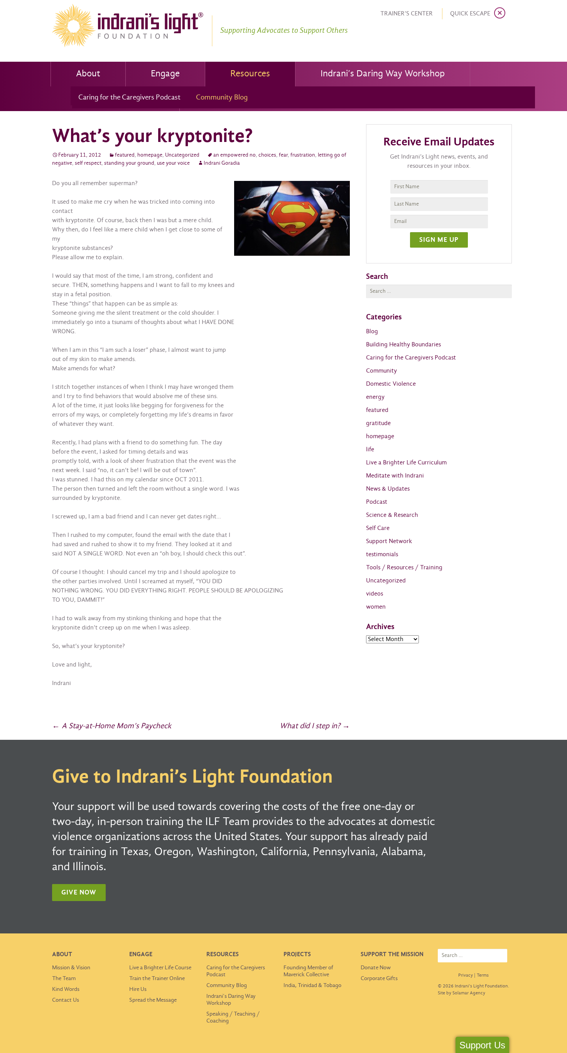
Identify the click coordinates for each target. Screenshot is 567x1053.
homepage (149, 155)
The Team (64, 978)
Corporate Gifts (379, 978)
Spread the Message (153, 1000)
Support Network (389, 541)
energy (375, 397)
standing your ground (129, 163)
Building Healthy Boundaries (403, 344)
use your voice (173, 163)
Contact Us (65, 1000)
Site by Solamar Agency (461, 993)
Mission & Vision (71, 968)
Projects (297, 954)
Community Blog (222, 97)
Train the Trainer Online (157, 978)
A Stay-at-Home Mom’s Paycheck (111, 726)
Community (381, 371)
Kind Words (65, 989)
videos (374, 594)
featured (125, 155)
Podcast (376, 502)
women (376, 607)
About (88, 74)
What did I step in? (315, 726)
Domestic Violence (391, 384)
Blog (372, 331)
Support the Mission (392, 954)
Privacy (465, 975)
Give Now (78, 892)
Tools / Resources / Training (404, 567)
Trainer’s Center (406, 13)
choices (267, 155)
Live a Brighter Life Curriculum (406, 462)
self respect (88, 163)
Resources (250, 74)
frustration (302, 155)
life (370, 449)
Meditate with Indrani (395, 475)
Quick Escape (470, 13)
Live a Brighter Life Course (160, 968)
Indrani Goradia (222, 163)
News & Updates (388, 489)
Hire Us (138, 989)
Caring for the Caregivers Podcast (129, 97)
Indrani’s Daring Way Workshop (383, 74)
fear (283, 155)
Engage (165, 74)
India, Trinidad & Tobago (312, 985)
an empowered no (234, 155)
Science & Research (392, 515)
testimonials (382, 554)
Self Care (378, 528)
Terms (483, 975)
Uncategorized (182, 155)
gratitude (378, 423)
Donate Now (376, 968)
